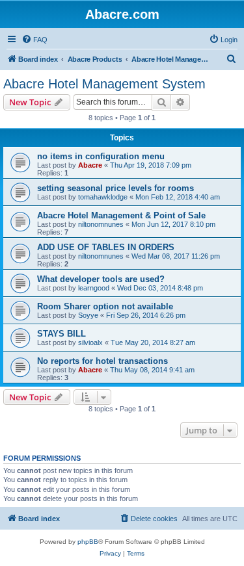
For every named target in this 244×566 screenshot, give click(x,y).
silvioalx (90, 342)
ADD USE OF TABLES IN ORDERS (105, 247)
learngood (93, 288)
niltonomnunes (101, 224)
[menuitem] (34, 39)
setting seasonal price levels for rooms (115, 188)
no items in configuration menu (101, 156)
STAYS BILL (61, 334)
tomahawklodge (103, 197)
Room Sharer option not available (105, 306)
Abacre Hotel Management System (104, 84)
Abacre (90, 165)
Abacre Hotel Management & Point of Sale (121, 215)
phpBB (87, 541)
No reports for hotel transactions (102, 361)
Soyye (88, 315)
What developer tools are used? (101, 279)
